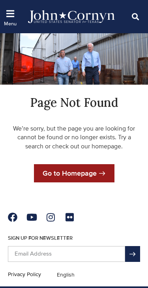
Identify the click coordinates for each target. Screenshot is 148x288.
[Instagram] (50, 217)
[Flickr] (69, 217)
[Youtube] (31, 217)
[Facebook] (12, 217)
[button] (135, 16)
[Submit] (132, 254)
